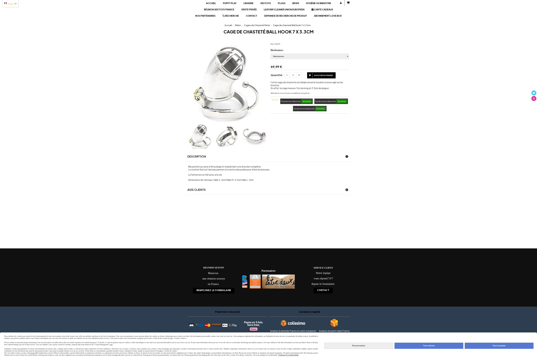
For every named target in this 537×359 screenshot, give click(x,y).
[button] (262, 136)
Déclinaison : (277, 50)
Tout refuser (429, 345)
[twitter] (533, 92)
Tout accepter (499, 345)
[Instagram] (533, 98)
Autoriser (307, 101)
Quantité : (277, 75)
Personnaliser (358, 345)
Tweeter (275, 100)
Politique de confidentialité (288, 355)
